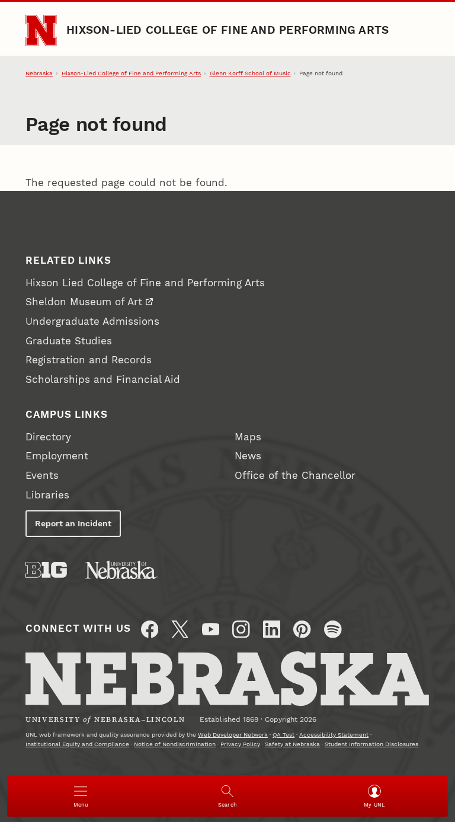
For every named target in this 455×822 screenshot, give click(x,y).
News (248, 456)
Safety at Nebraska (292, 744)
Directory (48, 437)
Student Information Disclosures (371, 744)
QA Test (283, 734)
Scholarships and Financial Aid (102, 379)
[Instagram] (241, 629)
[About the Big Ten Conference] (46, 569)
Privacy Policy (240, 744)
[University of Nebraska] (121, 570)
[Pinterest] (302, 629)
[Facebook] (150, 629)
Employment (56, 456)
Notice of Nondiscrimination (175, 744)
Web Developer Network (233, 734)
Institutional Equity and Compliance (77, 744)
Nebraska (39, 73)
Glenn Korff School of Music (250, 73)
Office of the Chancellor (295, 475)
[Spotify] (333, 629)
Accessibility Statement (334, 734)
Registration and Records (88, 360)
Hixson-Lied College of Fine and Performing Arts (227, 30)
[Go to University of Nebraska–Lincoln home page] (40, 30)
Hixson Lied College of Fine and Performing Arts (145, 283)
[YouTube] (211, 629)
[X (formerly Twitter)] (180, 629)
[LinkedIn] (272, 629)
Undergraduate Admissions (92, 321)
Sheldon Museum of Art (83, 302)
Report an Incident (73, 523)
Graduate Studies (68, 341)
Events (42, 475)
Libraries (47, 495)
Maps (248, 437)
